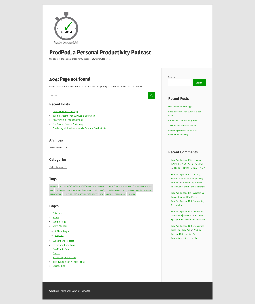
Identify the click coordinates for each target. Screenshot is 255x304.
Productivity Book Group (65, 257)
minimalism (60, 190)
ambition (54, 186)
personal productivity (116, 190)
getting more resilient (142, 186)
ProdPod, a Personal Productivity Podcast (100, 52)
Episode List (59, 265)
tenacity (131, 194)
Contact (56, 253)
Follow (56, 217)
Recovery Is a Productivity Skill (68, 119)
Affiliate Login (62, 231)
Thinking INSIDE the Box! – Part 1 (189, 168)
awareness (102, 186)
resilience (67, 194)
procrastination (135, 190)
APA (94, 186)
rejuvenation (55, 194)
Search (171, 77)
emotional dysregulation (120, 186)
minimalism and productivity (79, 190)
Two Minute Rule (61, 249)
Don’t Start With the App (65, 111)
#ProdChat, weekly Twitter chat (68, 261)
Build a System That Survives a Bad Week (74, 115)
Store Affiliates (60, 225)
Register (59, 235)
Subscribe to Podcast (63, 240)
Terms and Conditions (64, 245)
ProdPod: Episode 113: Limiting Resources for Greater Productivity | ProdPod (187, 178)
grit (52, 190)
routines (109, 194)
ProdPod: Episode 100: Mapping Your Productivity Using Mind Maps (186, 233)
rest (102, 194)
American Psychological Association (75, 186)
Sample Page (59, 221)
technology (120, 194)
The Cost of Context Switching (68, 124)
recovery (148, 190)
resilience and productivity (86, 194)
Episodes (57, 213)
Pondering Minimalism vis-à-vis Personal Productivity (79, 128)
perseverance (99, 190)
